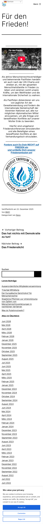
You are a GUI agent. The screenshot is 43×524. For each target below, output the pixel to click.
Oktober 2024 (8, 396)
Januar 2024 (8, 426)
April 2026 (6, 329)
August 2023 (8, 441)
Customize (21, 513)
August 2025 (8, 359)
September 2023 (9, 438)
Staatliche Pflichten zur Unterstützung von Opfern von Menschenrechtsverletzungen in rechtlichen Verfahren (19, 303)
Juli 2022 (6, 479)
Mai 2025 (6, 370)
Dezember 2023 (9, 430)
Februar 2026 (8, 336)
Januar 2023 (7, 460)
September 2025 (9, 355)
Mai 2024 (6, 411)
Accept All (21, 507)
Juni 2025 (6, 366)
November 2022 (9, 468)
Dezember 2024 (9, 389)
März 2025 (7, 378)
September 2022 (9, 471)
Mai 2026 (6, 325)
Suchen (5, 269)
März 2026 (7, 332)
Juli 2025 (6, 363)
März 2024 (7, 419)
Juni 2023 (6, 445)
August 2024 (8, 404)
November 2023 (9, 434)
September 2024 (9, 400)
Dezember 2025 (9, 344)
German (10, 2)
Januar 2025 (7, 385)
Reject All (21, 519)
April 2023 (6, 449)
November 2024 (9, 393)
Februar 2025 (8, 381)
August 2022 (8, 475)
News (18, 215)
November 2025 (9, 348)
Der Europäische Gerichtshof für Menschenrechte (17, 294)
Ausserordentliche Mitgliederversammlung (21, 286)
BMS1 (7, 212)
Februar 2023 (8, 456)
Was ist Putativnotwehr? (13, 310)
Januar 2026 (7, 340)
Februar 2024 (8, 423)
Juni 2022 (6, 483)
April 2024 (6, 415)
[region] (21, 505)
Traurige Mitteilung (10, 290)
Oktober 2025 (8, 351)
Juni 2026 (6, 321)
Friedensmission (21, 151)
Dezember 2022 (9, 464)
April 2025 (6, 374)
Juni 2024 (6, 408)
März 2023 (7, 453)
